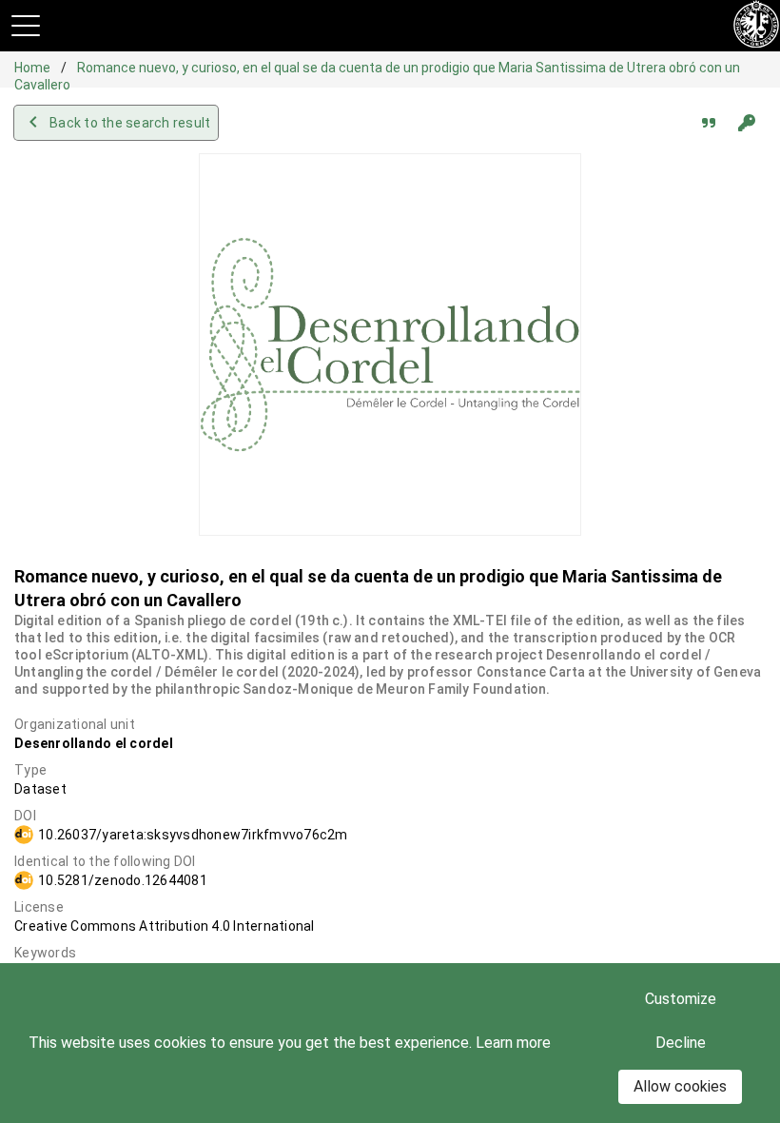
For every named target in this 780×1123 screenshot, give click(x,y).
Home (33, 67)
